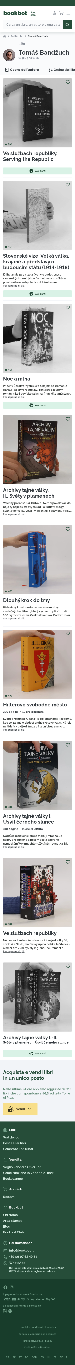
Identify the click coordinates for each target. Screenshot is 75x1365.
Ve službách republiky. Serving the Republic (30, 156)
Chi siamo (10, 1215)
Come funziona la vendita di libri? (28, 1173)
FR (55, 1357)
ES (42, 1357)
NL (48, 1357)
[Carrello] (61, 13)
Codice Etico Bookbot (37, 1347)
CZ (7, 1357)
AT (20, 1357)
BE (61, 1357)
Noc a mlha (16, 379)
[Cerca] (67, 24)
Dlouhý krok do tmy (26, 600)
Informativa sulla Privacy (37, 1341)
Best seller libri (14, 1143)
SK (14, 1357)
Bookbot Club (13, 1232)
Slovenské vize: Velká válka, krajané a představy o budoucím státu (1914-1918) (36, 261)
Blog (6, 1226)
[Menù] (68, 13)
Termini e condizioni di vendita (37, 1327)
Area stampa (12, 1221)
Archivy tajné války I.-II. (30, 1037)
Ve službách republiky (30, 933)
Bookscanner (13, 1179)
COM (35, 1357)
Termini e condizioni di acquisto (37, 1334)
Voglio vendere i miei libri (22, 1167)
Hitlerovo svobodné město (35, 705)
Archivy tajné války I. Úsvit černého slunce (28, 819)
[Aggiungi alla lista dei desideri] (67, 82)
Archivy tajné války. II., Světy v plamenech (28, 493)
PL (67, 1357)
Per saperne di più (13, 285)
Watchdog (11, 1137)
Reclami (9, 1197)
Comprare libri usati (18, 1149)
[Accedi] (54, 13)
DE (26, 1357)
